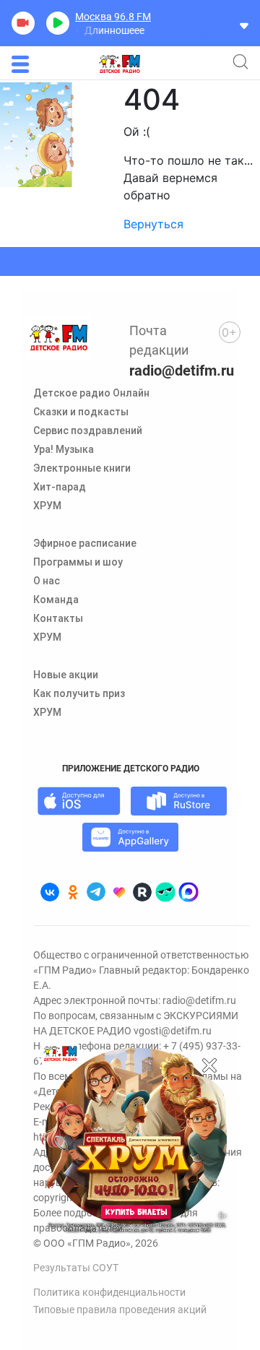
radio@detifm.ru (181, 370)
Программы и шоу (78, 562)
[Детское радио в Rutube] (142, 892)
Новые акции (65, 674)
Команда (56, 599)
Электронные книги (82, 468)
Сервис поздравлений (87, 430)
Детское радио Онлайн (91, 393)
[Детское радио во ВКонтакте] (49, 892)
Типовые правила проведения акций (120, 1309)
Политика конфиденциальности (109, 1292)
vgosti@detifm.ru (173, 1031)
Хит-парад (59, 487)
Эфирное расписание (84, 543)
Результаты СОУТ (75, 1267)
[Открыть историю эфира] (244, 25)
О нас (46, 581)
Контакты (58, 618)
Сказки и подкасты (81, 411)
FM (113, 16)
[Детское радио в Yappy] (165, 892)
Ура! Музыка (63, 449)
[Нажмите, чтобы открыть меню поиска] (240, 61)
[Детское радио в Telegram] (96, 892)
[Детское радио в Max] (188, 892)
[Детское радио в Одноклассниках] (73, 892)
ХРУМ (47, 505)
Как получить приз (79, 693)
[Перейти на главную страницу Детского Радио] (119, 64)
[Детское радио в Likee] (119, 892)
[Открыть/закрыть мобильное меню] (20, 64)
